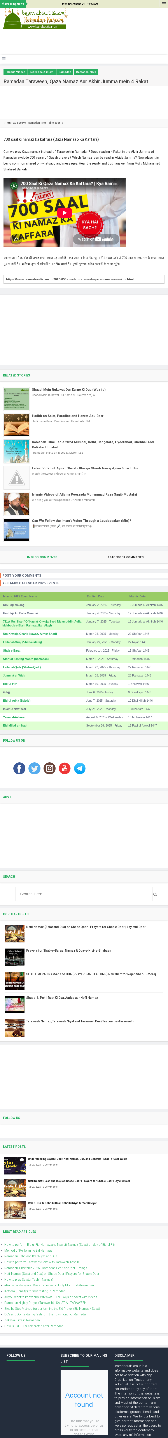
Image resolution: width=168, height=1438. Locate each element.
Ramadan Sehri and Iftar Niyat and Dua (30, 1256)
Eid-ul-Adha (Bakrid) (16, 700)
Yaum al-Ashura (13, 717)
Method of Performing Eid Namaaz (28, 1250)
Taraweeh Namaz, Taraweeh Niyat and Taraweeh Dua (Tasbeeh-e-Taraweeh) (80, 1021)
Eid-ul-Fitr (10, 683)
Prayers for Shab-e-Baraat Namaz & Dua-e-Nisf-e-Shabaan (68, 950)
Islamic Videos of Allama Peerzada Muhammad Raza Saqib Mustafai (84, 494)
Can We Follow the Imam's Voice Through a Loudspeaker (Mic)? (81, 521)
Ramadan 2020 (86, 72)
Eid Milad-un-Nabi (15, 725)
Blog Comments (43, 557)
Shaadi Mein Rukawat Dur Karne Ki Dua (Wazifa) (69, 390)
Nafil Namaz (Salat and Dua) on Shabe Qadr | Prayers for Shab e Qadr (51, 1273)
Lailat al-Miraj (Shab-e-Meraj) (22, 642)
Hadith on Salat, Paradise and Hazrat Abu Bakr (67, 416)
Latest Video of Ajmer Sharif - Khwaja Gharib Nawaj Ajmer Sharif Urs (85, 468)
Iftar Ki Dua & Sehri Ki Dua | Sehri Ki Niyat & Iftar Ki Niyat (62, 1203)
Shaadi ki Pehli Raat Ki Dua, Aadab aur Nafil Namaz (62, 997)
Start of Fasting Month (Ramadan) (26, 659)
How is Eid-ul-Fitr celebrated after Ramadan (33, 1326)
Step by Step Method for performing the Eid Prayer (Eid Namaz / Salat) (52, 1308)
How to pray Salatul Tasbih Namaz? (28, 1279)
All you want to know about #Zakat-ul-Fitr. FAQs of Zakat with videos (50, 1297)
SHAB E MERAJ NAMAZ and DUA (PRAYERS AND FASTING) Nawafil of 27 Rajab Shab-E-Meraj (91, 974)
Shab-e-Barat (11, 650)
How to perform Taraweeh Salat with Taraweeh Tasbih (41, 1262)
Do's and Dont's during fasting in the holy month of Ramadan (46, 1314)
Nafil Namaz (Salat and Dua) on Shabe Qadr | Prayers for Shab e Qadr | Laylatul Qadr (86, 927)
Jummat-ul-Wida (14, 675)
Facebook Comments (126, 557)
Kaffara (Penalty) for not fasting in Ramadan (34, 1291)
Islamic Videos (15, 72)
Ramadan (65, 72)
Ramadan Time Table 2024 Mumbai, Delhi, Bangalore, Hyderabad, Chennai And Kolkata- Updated (93, 444)
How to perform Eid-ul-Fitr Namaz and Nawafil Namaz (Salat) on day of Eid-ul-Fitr (59, 1244)
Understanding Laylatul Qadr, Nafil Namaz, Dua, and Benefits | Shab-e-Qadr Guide (77, 1158)
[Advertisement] (81, 44)
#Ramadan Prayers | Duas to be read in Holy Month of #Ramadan (49, 1285)
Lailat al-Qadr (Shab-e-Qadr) (22, 667)
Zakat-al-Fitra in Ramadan (22, 1320)
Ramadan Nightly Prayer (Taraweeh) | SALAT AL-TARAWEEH (45, 1302)
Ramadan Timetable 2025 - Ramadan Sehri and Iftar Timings (45, 1268)
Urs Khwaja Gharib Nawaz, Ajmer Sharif (30, 633)
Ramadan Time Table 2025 (44, 122)
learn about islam (42, 72)
